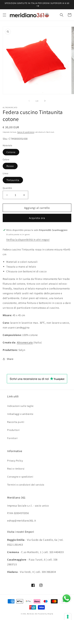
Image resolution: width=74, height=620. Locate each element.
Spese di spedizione (25, 132)
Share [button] (10, 358)
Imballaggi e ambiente (20, 414)
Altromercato (25, 342)
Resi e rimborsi (15, 468)
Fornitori (12, 438)
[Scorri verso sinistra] (29, 101)
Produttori (13, 430)
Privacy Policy (15, 460)
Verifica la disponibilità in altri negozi (28, 239)
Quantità (7, 188)
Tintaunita (12, 180)
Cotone (10, 152)
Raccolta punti (15, 422)
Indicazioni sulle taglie (20, 406)
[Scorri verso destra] (45, 101)
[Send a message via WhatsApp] (66, 598)
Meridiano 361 (32, 614)
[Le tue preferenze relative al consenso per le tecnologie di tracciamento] (67, 616)
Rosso (10, 166)
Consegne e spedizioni (20, 476)
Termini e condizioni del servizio (25, 484)
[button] (4, 15)
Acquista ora (37, 218)
